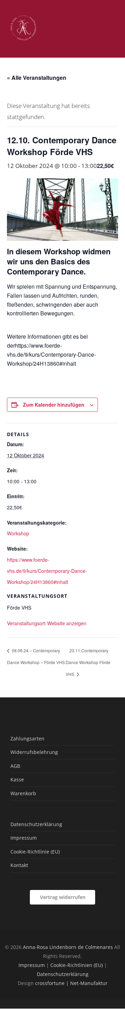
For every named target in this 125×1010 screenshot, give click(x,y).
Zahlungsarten (27, 738)
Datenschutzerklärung (36, 824)
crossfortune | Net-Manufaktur (71, 983)
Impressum (23, 837)
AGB (15, 766)
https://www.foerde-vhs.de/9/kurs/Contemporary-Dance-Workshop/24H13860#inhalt (47, 570)
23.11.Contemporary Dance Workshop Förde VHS (88, 662)
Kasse (17, 779)
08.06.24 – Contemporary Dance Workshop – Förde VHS (36, 656)
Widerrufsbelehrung (34, 752)
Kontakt (19, 865)
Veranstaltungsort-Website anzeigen (46, 623)
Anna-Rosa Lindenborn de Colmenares (68, 947)
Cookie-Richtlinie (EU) (35, 851)
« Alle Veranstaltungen (36, 78)
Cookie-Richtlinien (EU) (76, 965)
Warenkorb (23, 793)
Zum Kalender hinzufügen (53, 404)
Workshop (18, 533)
